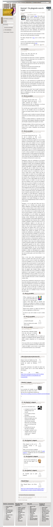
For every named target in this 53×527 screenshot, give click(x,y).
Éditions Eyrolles (32, 511)
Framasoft (31, 514)
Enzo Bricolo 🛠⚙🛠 (27, 12)
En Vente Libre (32, 513)
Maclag (26, 97)
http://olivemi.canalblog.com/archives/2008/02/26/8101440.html (35, 393)
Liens (19, 2)
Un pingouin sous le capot (32, 9)
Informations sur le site (46, 511)
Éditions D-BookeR (33, 508)
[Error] (7, 518)
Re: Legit (7, 519)
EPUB (43, 44)
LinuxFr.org (9, 9)
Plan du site (44, 520)
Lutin (27, 471)
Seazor (25, 357)
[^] (22, 96)
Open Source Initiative (33, 518)
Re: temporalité (8, 512)
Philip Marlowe (28, 132)
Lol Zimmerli (26, 383)
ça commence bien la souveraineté (11, 514)
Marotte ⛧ (28, 294)
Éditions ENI (32, 512)
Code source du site (45, 519)
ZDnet (35, 16)
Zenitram (26, 50)
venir (36, 43)
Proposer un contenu (9, 18)
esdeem (28, 457)
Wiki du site (44, 514)
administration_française (22, 514)
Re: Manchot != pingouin (30, 402)
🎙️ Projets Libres (36, 2)
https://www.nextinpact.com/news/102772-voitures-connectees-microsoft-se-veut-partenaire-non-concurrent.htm (32, 376)
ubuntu (35, 14)
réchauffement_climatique (22, 512)
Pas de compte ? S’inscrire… (9, 32)
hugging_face (20, 511)
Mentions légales (45, 507)
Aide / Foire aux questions (46, 512)
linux (18, 519)
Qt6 (6, 513)
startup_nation (20, 517)
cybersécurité (20, 520)
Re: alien (7, 507)
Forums (23, 2)
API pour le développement (46, 518)
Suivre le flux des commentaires (27, 495)
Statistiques (44, 517)
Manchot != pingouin (26, 382)
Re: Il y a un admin (28, 96)
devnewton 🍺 (28, 328)
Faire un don (44, 508)
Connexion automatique (8, 27)
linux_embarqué (30, 14)
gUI (26, 403)
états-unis (19, 518)
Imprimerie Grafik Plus (33, 519)
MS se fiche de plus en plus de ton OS (30, 356)
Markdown (37, 44)
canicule (19, 513)
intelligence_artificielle (21, 507)
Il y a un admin (25, 49)
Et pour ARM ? (8, 517)
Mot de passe (5, 24)
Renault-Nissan (25, 481)
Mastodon (38, 383)
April (30, 507)
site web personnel (31, 50)
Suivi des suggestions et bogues (47, 513)
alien (6, 508)
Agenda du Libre (32, 506)
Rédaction (28, 2)
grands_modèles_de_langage (22, 508)
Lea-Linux (31, 517)
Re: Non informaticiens (10, 506)
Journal (23, 8)
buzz (34, 37)
